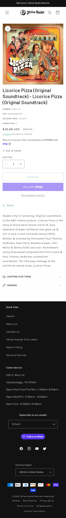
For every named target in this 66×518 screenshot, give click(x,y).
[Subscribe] (53, 424)
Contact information (34, 511)
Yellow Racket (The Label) (21, 339)
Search (10, 316)
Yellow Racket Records (31, 496)
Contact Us (13, 331)
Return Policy (14, 347)
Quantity (7, 157)
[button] (7, 13)
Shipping (7, 134)
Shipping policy (44, 506)
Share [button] (10, 205)
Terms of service (25, 506)
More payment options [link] (33, 195)
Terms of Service (16, 355)
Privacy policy (47, 500)
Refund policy (30, 500)
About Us (11, 324)
